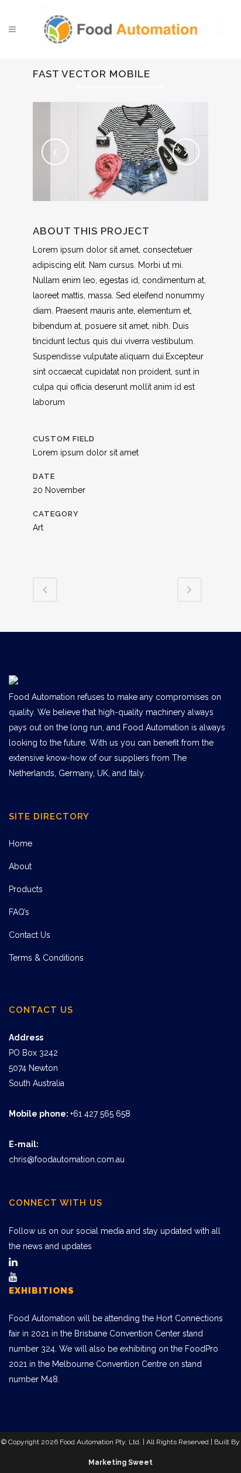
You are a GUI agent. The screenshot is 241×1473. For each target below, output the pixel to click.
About (20, 866)
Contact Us (29, 935)
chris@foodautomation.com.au (67, 1159)
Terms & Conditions (46, 957)
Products (26, 889)
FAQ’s (19, 912)
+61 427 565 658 (100, 1113)
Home (20, 843)
